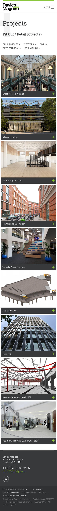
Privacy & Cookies (29, 493)
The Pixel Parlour (19, 496)
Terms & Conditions (11, 493)
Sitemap (42, 493)
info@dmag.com (14, 471)
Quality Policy (37, 489)
